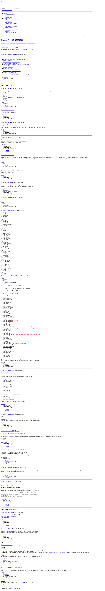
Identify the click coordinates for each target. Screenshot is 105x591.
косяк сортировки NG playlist (10, 431)
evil (11, 285)
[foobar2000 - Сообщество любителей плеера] (14, 5)
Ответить (3, 45)
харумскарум (13, 433)
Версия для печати (7, 37)
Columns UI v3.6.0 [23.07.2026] (12, 40)
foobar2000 (12, 43)
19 (32, 49)
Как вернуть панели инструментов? (12, 69)
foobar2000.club (13, 54)
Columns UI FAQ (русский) (10, 63)
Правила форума (10, 30)
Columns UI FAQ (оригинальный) (11, 62)
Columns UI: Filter (7, 68)
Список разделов (10, 14)
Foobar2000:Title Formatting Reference (12, 64)
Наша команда (9, 27)
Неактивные (9, 22)
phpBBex (12, 589)
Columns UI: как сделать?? (9, 509)
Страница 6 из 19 (14, 49)
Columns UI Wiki (7, 60)
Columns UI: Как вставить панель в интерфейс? (14, 65)
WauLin (12, 88)
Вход (91, 35)
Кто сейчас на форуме (11, 26)
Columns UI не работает (8, 86)
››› (34, 49)
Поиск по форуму (10, 17)
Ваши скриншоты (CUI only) (10, 72)
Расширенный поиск (7, 10)
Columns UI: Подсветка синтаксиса (11, 71)
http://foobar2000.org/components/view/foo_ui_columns (23, 74)
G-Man (12, 512)
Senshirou (12, 528)
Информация (6, 28)
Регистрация (86, 35)
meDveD (12, 137)
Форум (5, 13)
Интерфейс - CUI (31, 43)
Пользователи (6, 18)
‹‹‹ (19, 49)
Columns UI (6, 59)
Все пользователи (10, 19)
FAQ (7, 31)
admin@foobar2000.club (14, 588)
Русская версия (25, 64)
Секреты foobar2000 (21, 43)
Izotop (11, 182)
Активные (8, 21)
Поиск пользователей (11, 23)
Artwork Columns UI (8, 67)
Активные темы (10, 16)
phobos (12, 110)
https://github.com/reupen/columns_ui (18, 59)
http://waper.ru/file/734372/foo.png (8, 516)
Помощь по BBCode (11, 32)
